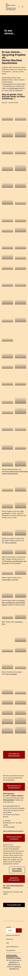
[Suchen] (19, 930)
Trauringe (6, 256)
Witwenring (19, 365)
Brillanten (9, 184)
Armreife (8, 573)
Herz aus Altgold (20, 530)
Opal (18, 702)
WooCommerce (13, 964)
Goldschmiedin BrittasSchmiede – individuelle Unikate (13, 956)
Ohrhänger (18, 429)
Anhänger (23, 118)
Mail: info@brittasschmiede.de (13, 831)
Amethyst (20, 356)
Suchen (8, 927)
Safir (23, 302)
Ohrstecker (7, 257)
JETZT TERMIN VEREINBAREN (17, 870)
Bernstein (18, 284)
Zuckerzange (13, 88)
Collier (5, 711)
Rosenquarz (19, 638)
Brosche (7, 84)
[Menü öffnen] (19, 7)
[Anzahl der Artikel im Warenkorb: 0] (22, 6)
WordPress (12, 962)
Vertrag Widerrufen (14, 905)
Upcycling (18, 649)
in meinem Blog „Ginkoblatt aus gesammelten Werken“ (13, 603)
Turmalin (23, 229)
